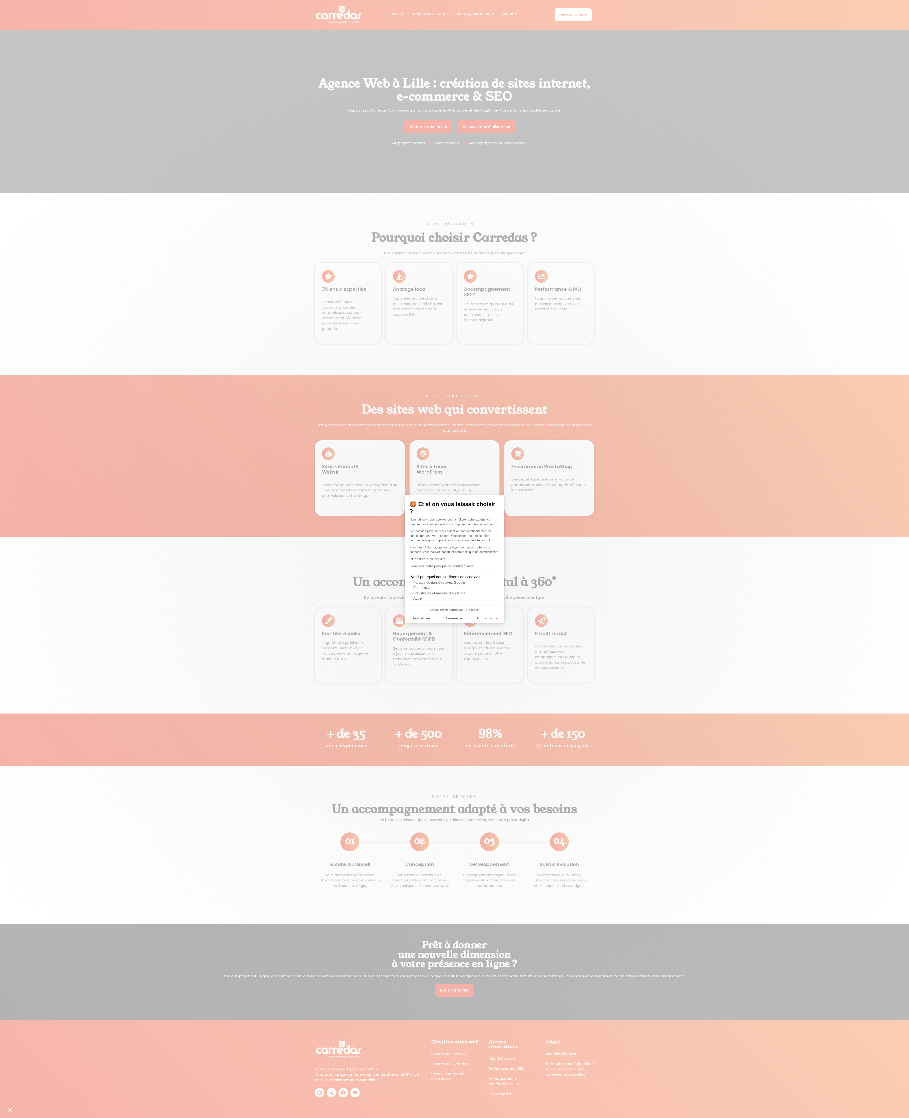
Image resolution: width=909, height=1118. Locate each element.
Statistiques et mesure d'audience (439, 593)
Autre (417, 598)
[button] (10, 1110)
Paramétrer (454, 618)
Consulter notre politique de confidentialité (441, 566)
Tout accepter (488, 618)
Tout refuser (421, 618)
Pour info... (421, 588)
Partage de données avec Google (439, 582)
